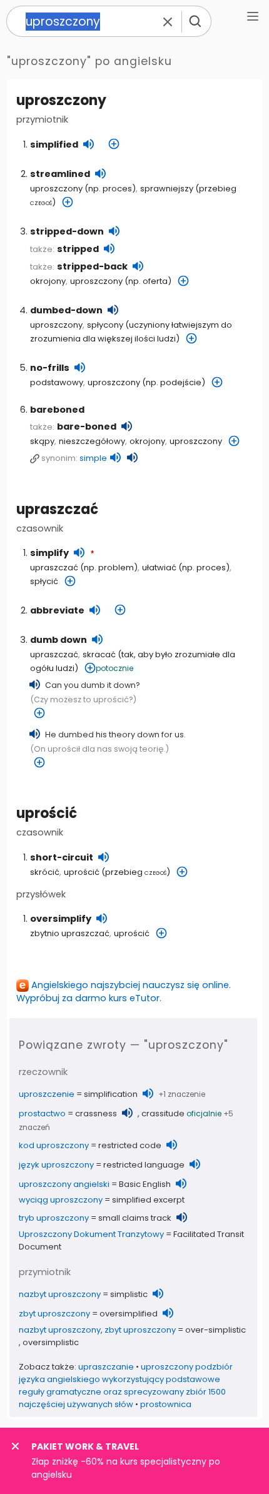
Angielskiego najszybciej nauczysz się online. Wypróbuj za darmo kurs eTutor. (123, 991)
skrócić (44, 872)
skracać (99, 654)
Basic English (145, 1184)
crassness (96, 1113)
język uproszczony (56, 1165)
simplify (49, 553)
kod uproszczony (54, 1145)
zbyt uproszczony (54, 1314)
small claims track (134, 1218)
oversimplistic (51, 1342)
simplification (111, 1094)
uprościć (46, 813)
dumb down (58, 639)
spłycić (44, 581)
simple (93, 458)
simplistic (129, 1294)
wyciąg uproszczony (61, 1200)
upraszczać (57, 509)
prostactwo (42, 1113)
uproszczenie (46, 1094)
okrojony (48, 281)
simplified (54, 144)
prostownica (165, 1404)
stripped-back (92, 266)
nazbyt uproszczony (60, 1294)
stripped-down (67, 231)
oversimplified (128, 1314)
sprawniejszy (166, 188)
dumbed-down (66, 310)
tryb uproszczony (54, 1218)
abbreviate (57, 610)
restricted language (144, 1165)
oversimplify (60, 918)
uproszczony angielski (64, 1184)
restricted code (129, 1145)
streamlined (60, 174)
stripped (78, 249)
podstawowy (56, 382)
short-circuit (61, 857)
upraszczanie (106, 1367)
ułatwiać (159, 567)
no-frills (49, 367)
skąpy (42, 441)
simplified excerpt (148, 1200)
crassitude (163, 1113)
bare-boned (86, 426)
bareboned (57, 409)
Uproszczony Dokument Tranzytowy (91, 1234)
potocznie (114, 668)
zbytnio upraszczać (69, 933)
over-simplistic (215, 1330)
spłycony (105, 325)
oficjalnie (203, 1113)
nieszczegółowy (92, 441)
